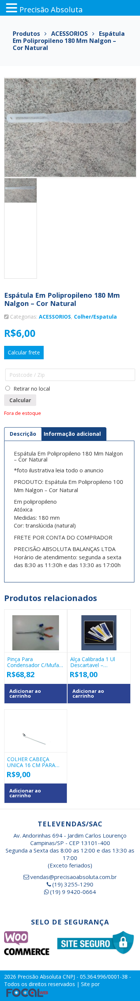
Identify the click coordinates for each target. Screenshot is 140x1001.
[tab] (23, 434)
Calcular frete (24, 352)
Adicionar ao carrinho (25, 693)
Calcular (20, 400)
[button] (12, 8)
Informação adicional (72, 433)
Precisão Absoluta (40, 976)
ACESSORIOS (55, 316)
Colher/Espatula (95, 316)
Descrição (23, 433)
